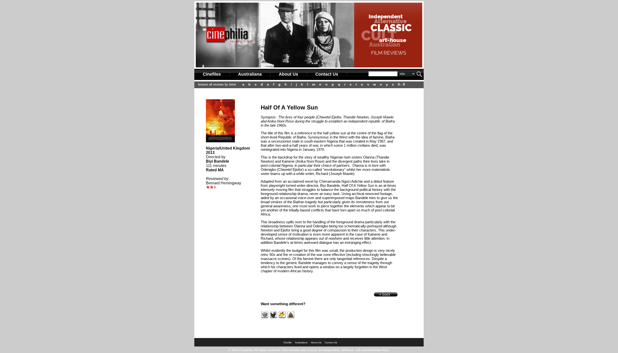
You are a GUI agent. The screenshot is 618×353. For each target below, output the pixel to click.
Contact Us (326, 74)
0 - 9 (401, 84)
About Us (288, 74)
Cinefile (287, 342)
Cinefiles (212, 74)
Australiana (250, 74)
